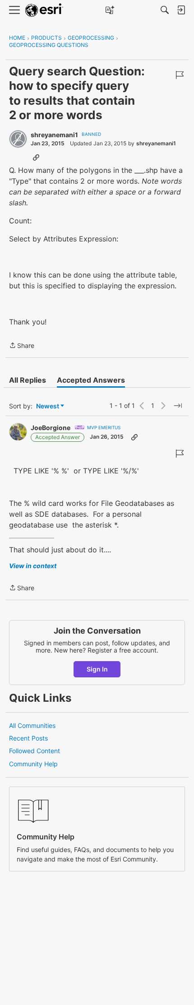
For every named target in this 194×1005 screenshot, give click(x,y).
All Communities (32, 725)
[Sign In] (181, 10)
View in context (32, 566)
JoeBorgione (50, 427)
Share (21, 346)
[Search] (165, 10)
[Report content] (179, 75)
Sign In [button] (97, 669)
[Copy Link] (36, 157)
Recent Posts (28, 738)
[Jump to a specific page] (178, 405)
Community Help (33, 764)
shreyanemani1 (54, 135)
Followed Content (34, 751)
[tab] (27, 380)
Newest (47, 406)
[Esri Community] (44, 10)
